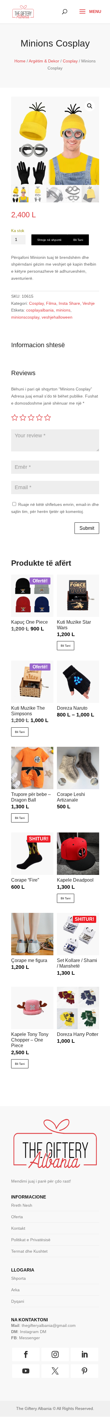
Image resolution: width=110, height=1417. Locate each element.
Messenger (29, 1337)
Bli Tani (78, 239)
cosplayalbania (40, 310)
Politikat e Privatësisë (30, 1239)
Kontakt (18, 1228)
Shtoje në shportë (49, 239)
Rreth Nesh (21, 1205)
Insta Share (69, 303)
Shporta (18, 1278)
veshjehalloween (57, 317)
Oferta (17, 1216)
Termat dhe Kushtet (29, 1251)
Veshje (88, 303)
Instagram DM (33, 1331)
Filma (51, 303)
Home (20, 61)
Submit (86, 528)
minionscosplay (25, 317)
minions (63, 310)
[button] (89, 106)
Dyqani (17, 1301)
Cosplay (70, 61)
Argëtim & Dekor (44, 61)
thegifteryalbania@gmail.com (49, 1325)
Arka (15, 1289)
